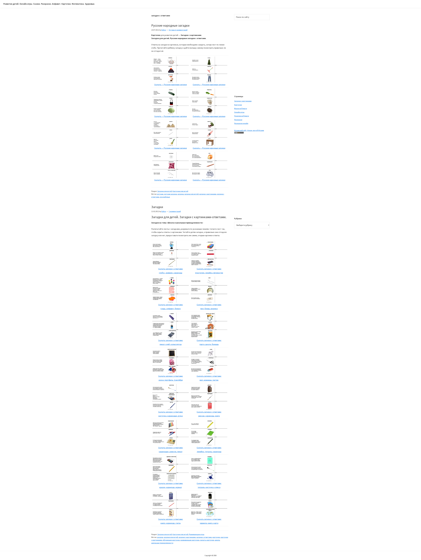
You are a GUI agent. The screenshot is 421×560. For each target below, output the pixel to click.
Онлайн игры (239, 112)
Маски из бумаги (240, 108)
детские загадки (170, 194)
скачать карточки (207, 540)
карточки (216, 537)
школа (217, 540)
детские (160, 194)
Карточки (238, 105)
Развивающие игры (196, 534)
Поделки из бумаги (241, 116)
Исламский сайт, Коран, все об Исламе (249, 130)
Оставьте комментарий (178, 30)
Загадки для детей (164, 191)
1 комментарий (175, 211)
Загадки (157, 207)
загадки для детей (191, 194)
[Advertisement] (243, 57)
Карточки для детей (180, 191)
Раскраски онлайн (241, 123)
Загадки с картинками (243, 101)
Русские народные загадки (170, 25)
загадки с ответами (204, 537)
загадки (181, 194)
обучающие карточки (171, 540)
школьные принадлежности (162, 543)
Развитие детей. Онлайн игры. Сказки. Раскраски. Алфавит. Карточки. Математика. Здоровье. (49, 3)
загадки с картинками (207, 194)
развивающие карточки (189, 540)
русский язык (165, 197)
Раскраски (238, 120)
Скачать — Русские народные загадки (170, 84)
